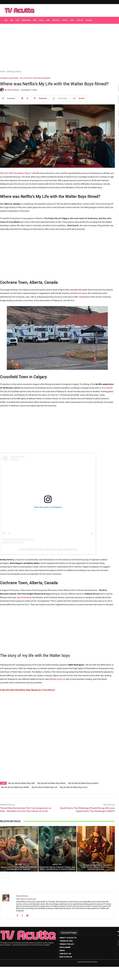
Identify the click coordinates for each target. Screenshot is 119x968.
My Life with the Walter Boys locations (83, 783)
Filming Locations (14, 71)
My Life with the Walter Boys (35, 78)
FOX (17, 20)
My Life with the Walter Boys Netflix (15, 787)
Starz (64, 20)
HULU (41, 20)
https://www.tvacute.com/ (26, 899)
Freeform (26, 20)
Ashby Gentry (57, 679)
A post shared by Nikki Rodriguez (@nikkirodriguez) (48, 549)
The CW (80, 20)
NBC (48, 20)
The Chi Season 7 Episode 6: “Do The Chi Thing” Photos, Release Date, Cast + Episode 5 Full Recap (95, 867)
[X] (22, 915)
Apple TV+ (57, 864)
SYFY (72, 20)
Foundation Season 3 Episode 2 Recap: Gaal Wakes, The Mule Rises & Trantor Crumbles (57, 868)
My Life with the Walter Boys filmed (51, 783)
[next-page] (6, 876)
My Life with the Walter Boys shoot (73, 787)
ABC (6, 20)
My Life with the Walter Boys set (44, 787)
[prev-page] (2, 876)
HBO (35, 20)
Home (2, 71)
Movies (89, 20)
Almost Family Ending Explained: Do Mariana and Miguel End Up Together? (19, 868)
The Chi (95, 862)
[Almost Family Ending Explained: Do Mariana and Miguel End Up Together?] (19, 849)
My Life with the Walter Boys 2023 (21, 783)
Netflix (56, 20)
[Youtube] (27, 915)
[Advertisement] (73, 10)
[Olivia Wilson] (2, 90)
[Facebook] (17, 915)
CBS (11, 20)
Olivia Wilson (13, 90)
